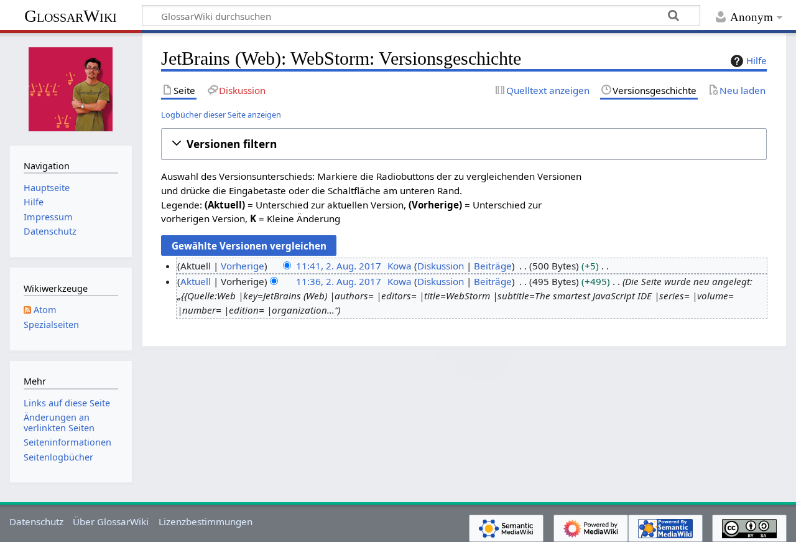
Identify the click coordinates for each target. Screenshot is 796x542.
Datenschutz (36, 521)
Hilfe (756, 60)
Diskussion (440, 265)
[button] (464, 144)
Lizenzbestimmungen (205, 521)
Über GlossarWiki (111, 521)
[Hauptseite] (70, 88)
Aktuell (195, 281)
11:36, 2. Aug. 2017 (338, 281)
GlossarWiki (70, 16)
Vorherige (242, 265)
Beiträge (493, 265)
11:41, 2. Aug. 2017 (338, 265)
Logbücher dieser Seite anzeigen (221, 114)
